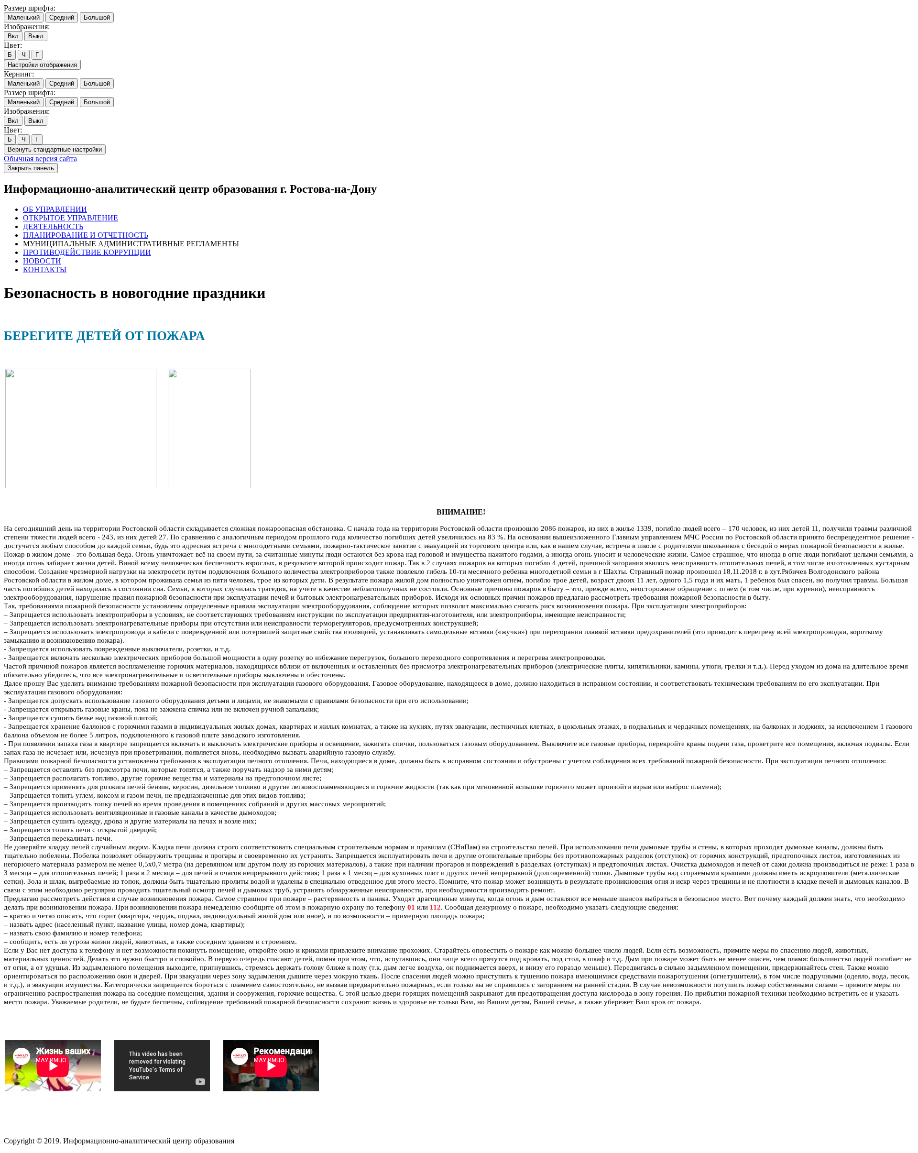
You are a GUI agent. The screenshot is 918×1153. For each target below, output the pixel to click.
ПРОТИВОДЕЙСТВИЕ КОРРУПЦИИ (87, 252)
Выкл (36, 36)
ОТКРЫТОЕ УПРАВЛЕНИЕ (70, 218)
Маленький (24, 17)
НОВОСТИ (42, 261)
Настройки (42, 64)
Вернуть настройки (55, 149)
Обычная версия (40, 158)
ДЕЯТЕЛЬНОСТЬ (53, 226)
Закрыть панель (31, 168)
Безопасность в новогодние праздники (134, 292)
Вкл (13, 36)
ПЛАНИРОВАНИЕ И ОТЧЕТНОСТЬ (85, 235)
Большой (97, 17)
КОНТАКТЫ (44, 269)
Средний (61, 17)
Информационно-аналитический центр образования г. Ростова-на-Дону (190, 189)
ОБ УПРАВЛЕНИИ (55, 209)
